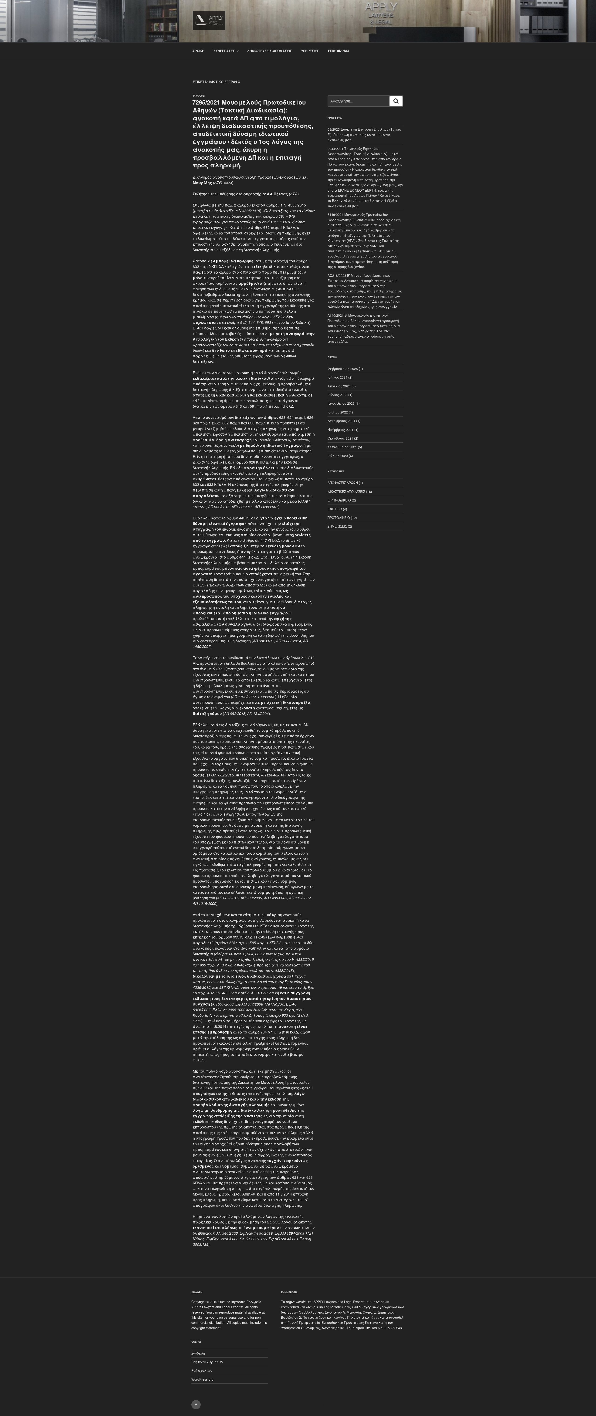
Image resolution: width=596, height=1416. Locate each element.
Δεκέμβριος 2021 (341, 420)
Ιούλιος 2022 (338, 412)
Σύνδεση (198, 1353)
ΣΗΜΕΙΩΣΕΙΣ (337, 526)
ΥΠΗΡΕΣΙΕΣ (310, 50)
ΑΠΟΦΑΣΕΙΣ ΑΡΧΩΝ (343, 482)
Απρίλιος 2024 (339, 386)
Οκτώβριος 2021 (340, 438)
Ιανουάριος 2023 (341, 403)
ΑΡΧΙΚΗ (198, 50)
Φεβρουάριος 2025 (343, 368)
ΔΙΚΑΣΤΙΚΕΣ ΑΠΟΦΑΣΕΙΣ (346, 491)
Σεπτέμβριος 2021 (342, 446)
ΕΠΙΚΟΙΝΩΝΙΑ (338, 50)
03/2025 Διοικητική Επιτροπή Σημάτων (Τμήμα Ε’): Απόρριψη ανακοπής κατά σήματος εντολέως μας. (365, 134)
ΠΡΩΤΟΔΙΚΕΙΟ (339, 517)
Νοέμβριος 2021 (340, 429)
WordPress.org (202, 1379)
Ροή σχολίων (201, 1370)
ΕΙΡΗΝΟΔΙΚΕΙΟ (339, 500)
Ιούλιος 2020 (338, 455)
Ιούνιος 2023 (337, 394)
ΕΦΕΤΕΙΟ (335, 509)
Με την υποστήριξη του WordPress (308, 1404)
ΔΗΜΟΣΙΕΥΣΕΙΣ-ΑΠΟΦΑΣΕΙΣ (269, 50)
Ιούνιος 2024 (337, 377)
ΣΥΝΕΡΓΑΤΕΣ (224, 50)
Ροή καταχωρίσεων (207, 1361)
